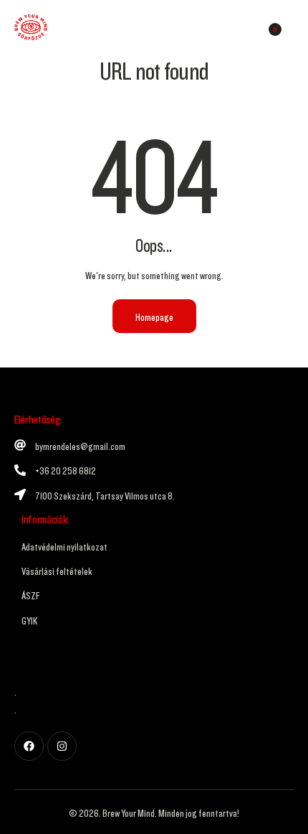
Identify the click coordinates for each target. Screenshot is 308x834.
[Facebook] (29, 746)
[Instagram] (62, 746)
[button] (292, 27)
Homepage (154, 315)
